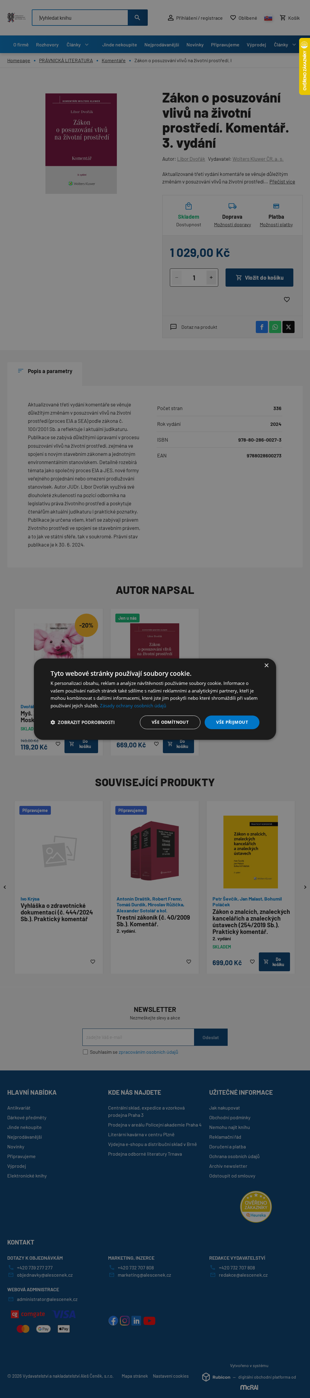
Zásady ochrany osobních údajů (133, 705)
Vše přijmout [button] (232, 722)
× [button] (266, 665)
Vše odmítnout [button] (170, 722)
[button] (83, 722)
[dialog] (155, 698)
